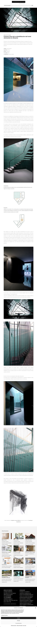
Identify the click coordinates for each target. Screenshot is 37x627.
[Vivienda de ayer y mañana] (7, 548)
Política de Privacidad (19, 625)
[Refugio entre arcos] (18, 561)
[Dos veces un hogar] (18, 548)
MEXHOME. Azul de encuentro (28, 577)
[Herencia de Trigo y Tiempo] (30, 548)
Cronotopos (3, 541)
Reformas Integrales (5, 580)
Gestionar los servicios (4, 615)
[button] (35, 607)
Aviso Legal (24, 625)
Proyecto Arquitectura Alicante (29, 567)
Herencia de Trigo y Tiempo (30, 552)
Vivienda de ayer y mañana (6, 552)
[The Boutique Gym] (18, 573)
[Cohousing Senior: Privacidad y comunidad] (7, 573)
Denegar (18, 620)
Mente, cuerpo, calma (29, 564)
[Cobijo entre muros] (30, 536)
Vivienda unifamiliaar (30, 544)
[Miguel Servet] (7, 536)
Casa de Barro (4, 564)
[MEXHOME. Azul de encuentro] (30, 573)
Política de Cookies (13, 625)
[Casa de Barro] (7, 561)
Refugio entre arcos (17, 564)
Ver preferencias (18, 623)
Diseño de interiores (32, 566)
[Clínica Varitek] (18, 536)
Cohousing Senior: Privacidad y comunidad (6, 577)
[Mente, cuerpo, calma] (30, 561)
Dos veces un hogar (17, 552)
